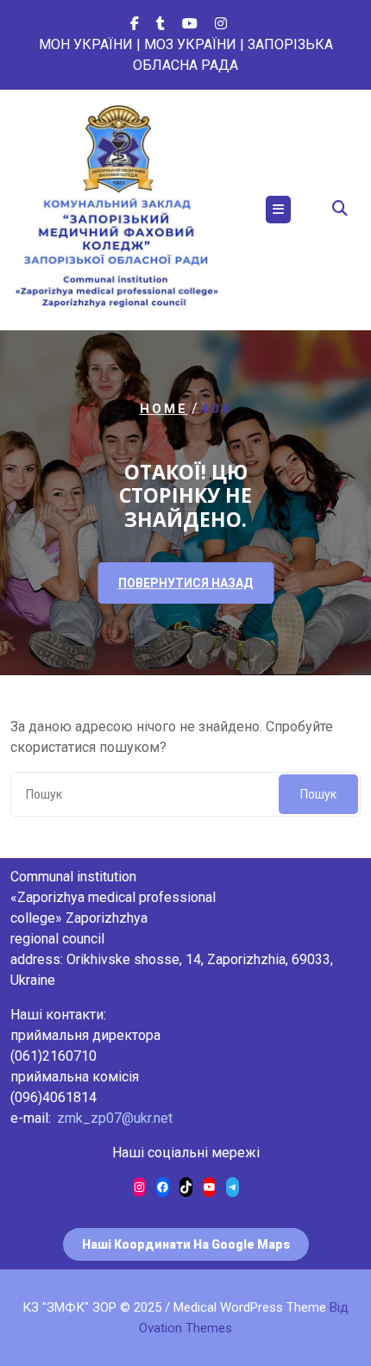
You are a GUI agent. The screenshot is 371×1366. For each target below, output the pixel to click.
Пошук (318, 794)
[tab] (278, 209)
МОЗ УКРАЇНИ (190, 44)
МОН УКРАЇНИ (86, 44)
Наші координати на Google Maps (186, 1244)
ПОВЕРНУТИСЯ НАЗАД (185, 584)
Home (164, 409)
